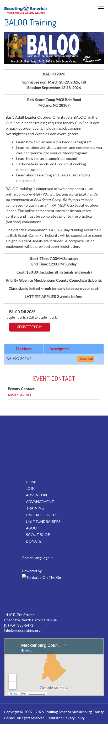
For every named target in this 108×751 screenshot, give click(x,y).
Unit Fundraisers (43, 521)
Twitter (41, 596)
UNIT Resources (41, 515)
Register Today (29, 327)
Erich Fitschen (19, 394)
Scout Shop (38, 534)
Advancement (40, 501)
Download (86, 359)
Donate (33, 541)
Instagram (88, 596)
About (32, 528)
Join (30, 488)
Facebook (18, 596)
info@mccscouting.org (22, 630)
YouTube (65, 596)
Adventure (37, 495)
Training (35, 508)
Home (31, 482)
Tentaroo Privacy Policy (66, 718)
